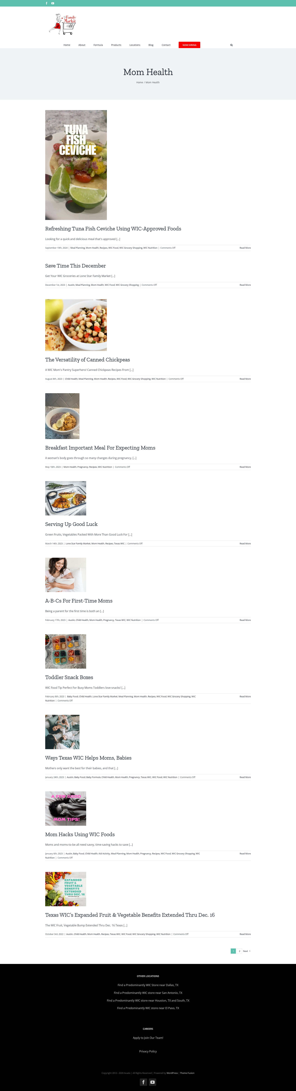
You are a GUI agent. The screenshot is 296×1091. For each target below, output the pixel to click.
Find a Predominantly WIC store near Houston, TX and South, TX (148, 1000)
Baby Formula (93, 777)
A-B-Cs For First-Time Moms (79, 600)
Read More (245, 247)
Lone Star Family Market (78, 543)
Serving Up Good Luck (71, 524)
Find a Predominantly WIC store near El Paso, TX (148, 1008)
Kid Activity (104, 853)
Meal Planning (77, 247)
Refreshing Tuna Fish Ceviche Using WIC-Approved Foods (113, 228)
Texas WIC (119, 543)
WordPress (172, 1072)
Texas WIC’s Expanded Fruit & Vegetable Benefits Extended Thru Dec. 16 (130, 915)
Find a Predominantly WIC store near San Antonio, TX (148, 993)
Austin (71, 284)
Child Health (71, 378)
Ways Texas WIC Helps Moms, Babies (88, 757)
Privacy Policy (148, 1051)
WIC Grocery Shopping (130, 247)
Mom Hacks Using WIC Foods (80, 834)
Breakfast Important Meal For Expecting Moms (100, 447)
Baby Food (72, 696)
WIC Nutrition (150, 247)
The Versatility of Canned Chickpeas (87, 359)
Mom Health (92, 247)
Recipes (103, 247)
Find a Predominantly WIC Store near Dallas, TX (148, 985)
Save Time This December (75, 265)
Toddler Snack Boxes (69, 677)
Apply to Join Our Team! (148, 1038)
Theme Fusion (187, 1072)
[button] (231, 44)
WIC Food (113, 247)
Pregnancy (82, 466)
